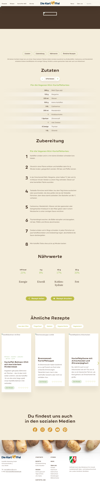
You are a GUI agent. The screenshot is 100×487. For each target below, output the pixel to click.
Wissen (12, 3)
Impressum (54, 469)
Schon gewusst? (40, 471)
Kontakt (53, 467)
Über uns (80, 3)
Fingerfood (38, 326)
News (72, 3)
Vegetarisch (77, 326)
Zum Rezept (10, 388)
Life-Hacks (39, 476)
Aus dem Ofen (23, 326)
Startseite (39, 457)
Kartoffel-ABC (21, 3)
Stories (31, 3)
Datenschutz (54, 471)
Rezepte (4, 3)
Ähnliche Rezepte (69, 53)
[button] (98, 363)
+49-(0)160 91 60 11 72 (10, 469)
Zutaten (27, 53)
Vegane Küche (63, 326)
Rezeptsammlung (41, 463)
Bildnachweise (55, 478)
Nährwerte (53, 53)
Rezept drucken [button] (64, 298)
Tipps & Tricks (39, 473)
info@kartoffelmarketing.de (13, 471)
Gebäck (49, 326)
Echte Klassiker (40, 465)
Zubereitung (40, 53)
